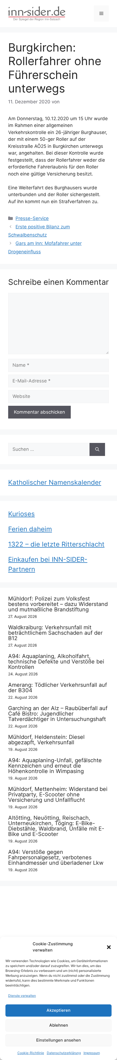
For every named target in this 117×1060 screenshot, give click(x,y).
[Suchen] (97, 449)
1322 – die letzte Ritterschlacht (56, 544)
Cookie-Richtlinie (30, 1053)
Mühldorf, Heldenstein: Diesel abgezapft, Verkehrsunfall (46, 740)
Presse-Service (32, 218)
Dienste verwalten (22, 996)
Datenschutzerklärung (64, 1053)
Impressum (92, 1053)
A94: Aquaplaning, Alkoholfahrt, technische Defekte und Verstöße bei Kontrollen (56, 661)
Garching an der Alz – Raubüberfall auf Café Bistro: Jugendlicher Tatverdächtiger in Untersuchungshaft (57, 713)
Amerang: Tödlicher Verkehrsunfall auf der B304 (57, 688)
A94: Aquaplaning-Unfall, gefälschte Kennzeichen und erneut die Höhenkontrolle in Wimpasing (55, 765)
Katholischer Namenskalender (54, 482)
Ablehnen (58, 1025)
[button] (109, 947)
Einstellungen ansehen (58, 1040)
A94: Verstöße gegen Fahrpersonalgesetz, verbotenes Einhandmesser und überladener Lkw (55, 857)
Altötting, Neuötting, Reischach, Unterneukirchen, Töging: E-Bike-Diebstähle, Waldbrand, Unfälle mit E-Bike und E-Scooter (56, 826)
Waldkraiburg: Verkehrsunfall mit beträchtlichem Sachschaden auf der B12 (55, 632)
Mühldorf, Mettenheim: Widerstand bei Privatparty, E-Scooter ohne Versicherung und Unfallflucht (57, 794)
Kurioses (21, 514)
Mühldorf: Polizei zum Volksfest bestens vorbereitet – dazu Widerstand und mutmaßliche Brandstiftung (58, 604)
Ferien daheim (30, 529)
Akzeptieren (58, 1010)
